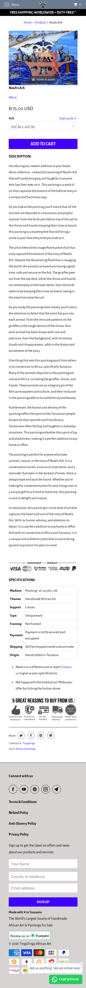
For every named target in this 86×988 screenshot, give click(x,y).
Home (27, 22)
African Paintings (25, 748)
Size (11, 118)
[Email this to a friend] (50, 735)
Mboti (13, 97)
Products (40, 22)
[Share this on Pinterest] (40, 735)
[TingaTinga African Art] (43, 4)
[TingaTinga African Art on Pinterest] (36, 789)
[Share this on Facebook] (30, 735)
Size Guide (66, 118)
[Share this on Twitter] (21, 735)
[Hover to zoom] (43, 57)
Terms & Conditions (23, 802)
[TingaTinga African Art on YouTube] (24, 789)
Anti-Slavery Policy (22, 823)
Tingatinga (28, 743)
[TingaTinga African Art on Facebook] (14, 789)
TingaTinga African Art (35, 944)
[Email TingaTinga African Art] (57, 789)
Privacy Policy (19, 834)
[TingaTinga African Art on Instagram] (46, 789)
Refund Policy (18, 813)
